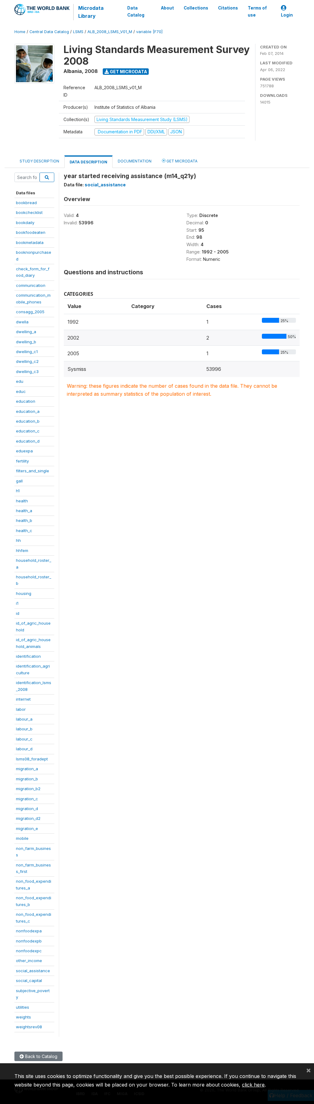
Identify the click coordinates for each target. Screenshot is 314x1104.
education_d (28, 441)
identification (28, 656)
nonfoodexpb (29, 940)
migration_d (27, 808)
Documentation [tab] (134, 161)
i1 (17, 603)
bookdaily (25, 222)
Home (19, 31)
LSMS (78, 31)
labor (21, 709)
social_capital (29, 980)
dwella (22, 321)
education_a (28, 411)
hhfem (22, 550)
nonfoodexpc (29, 950)
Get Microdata (128, 71)
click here (253, 1085)
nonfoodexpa (29, 930)
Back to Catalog (40, 1056)
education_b (28, 421)
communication (30, 285)
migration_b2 (28, 788)
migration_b (27, 778)
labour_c (24, 739)
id (17, 613)
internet (23, 699)
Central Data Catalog (49, 31)
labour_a (24, 719)
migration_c (27, 798)
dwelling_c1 (27, 351)
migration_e (27, 828)
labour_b (24, 728)
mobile (22, 838)
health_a (24, 510)
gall (19, 480)
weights (23, 1017)
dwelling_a (26, 331)
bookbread (26, 202)
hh (18, 540)
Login (287, 15)
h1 (18, 490)
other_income (29, 960)
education (25, 401)
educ (21, 391)
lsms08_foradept (32, 758)
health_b (24, 520)
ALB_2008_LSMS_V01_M (109, 31)
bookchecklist (29, 212)
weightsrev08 (29, 1026)
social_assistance (33, 970)
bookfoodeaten (30, 232)
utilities (22, 1007)
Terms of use (257, 11)
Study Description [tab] (39, 161)
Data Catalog (135, 11)
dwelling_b (26, 341)
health (22, 500)
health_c (24, 530)
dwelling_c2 (27, 361)
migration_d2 (28, 818)
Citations (228, 8)
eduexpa (24, 450)
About (167, 8)
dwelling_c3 (27, 371)
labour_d (24, 748)
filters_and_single (32, 470)
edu (19, 381)
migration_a (27, 768)
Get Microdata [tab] (181, 161)
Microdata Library (91, 12)
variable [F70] (149, 31)
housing (23, 593)
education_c (28, 430)
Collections (196, 8)
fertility (22, 461)
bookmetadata (30, 242)
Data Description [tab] (88, 162)
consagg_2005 (30, 311)
